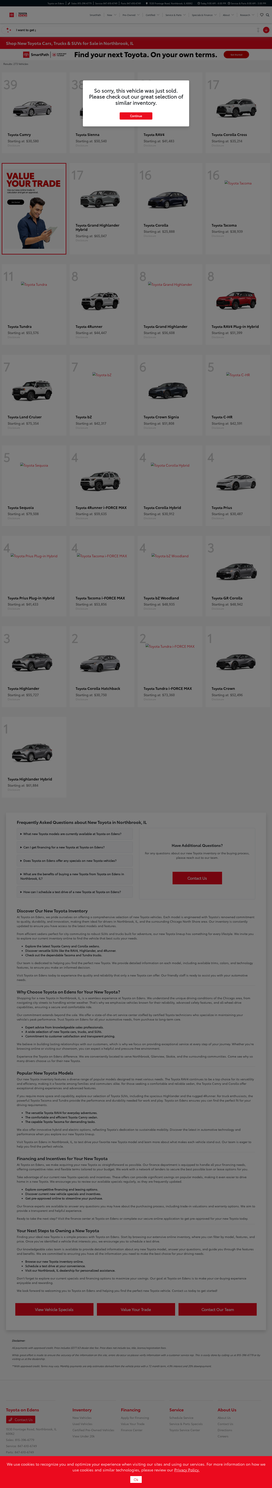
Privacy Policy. (187, 1469)
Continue (136, 116)
